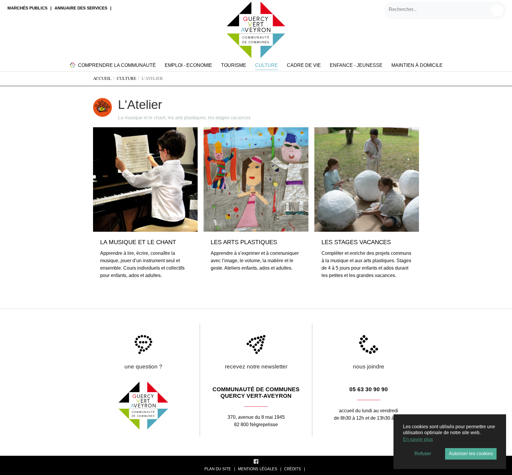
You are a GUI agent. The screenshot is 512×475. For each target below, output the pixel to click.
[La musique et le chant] (145, 179)
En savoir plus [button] (418, 439)
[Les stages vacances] (366, 179)
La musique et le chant (138, 242)
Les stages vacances (356, 242)
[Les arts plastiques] (256, 179)
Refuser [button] (423, 453)
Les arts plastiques (244, 242)
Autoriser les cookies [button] (471, 453)
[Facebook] (256, 461)
